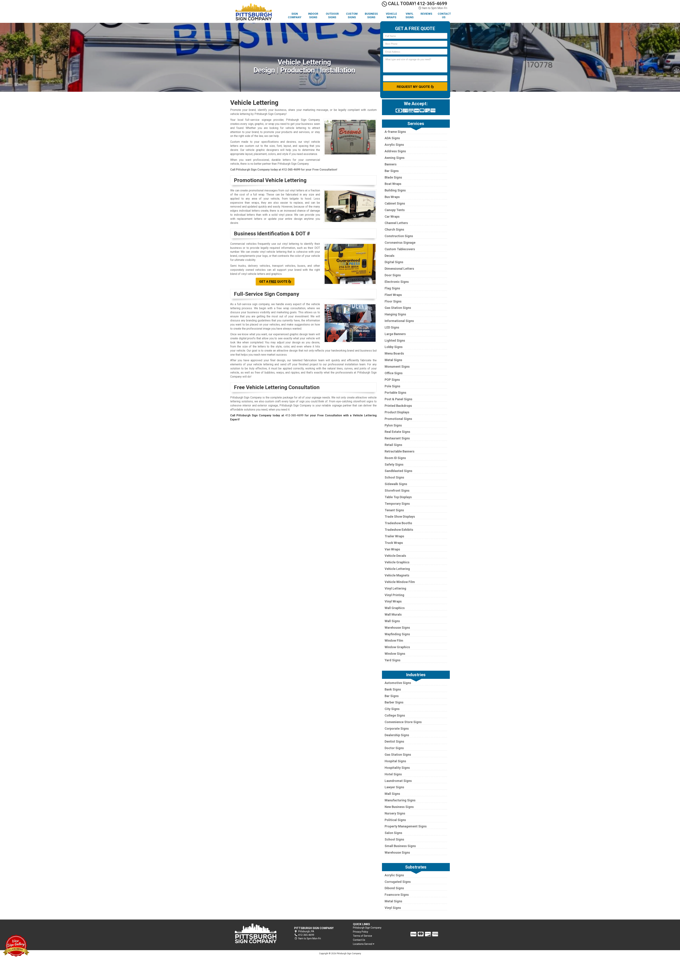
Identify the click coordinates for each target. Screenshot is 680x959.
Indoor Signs (313, 15)
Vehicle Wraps (391, 15)
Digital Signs (394, 262)
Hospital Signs (395, 761)
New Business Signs (399, 807)
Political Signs (395, 820)
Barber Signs (394, 702)
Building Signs (395, 190)
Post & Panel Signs (398, 399)
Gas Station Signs (398, 308)
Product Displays (397, 412)
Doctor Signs (394, 748)
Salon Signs (393, 833)
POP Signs (392, 379)
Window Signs (395, 653)
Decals (389, 256)
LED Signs (392, 327)
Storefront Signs (397, 490)
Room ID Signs (395, 458)
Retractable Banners (399, 451)
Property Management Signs (406, 826)
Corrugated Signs (398, 882)
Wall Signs (392, 621)
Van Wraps (392, 549)
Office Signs (394, 373)
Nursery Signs (395, 813)
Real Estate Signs (397, 432)
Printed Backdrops (398, 406)
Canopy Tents (395, 210)
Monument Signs (397, 366)
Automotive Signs (398, 683)
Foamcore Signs (397, 894)
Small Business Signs (400, 846)
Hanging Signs (395, 314)
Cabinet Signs (395, 203)
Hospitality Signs (397, 768)
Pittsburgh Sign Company (367, 927)
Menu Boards (394, 353)
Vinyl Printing (394, 595)
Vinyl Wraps (393, 601)
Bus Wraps (392, 197)
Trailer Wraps (394, 536)
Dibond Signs (394, 888)
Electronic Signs (397, 282)
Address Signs (395, 151)
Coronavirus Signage (400, 242)
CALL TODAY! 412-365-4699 (417, 3)
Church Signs (394, 229)
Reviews (426, 13)
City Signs (392, 709)
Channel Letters (396, 223)
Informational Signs (399, 321)
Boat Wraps (393, 184)
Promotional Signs (398, 419)
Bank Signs (393, 689)
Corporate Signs (397, 728)
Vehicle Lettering (397, 569)
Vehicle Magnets (397, 575)
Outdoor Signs (332, 15)
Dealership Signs (397, 735)
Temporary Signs (397, 503)
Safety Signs (394, 464)
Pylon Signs (393, 425)
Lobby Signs (394, 347)
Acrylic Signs (394, 144)
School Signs (394, 477)
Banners (390, 164)
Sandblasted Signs (398, 471)
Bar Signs (392, 171)
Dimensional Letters (399, 268)
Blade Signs (393, 177)
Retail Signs (393, 445)
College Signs (395, 715)
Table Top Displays (398, 497)
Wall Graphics (395, 608)
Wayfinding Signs (397, 634)
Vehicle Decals (395, 556)
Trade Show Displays (400, 516)
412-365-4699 (291, 169)
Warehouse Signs (397, 627)
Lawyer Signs (394, 787)
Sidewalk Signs (396, 484)
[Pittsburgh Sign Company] (255, 933)
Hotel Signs (393, 774)
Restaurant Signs (397, 438)
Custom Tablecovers (400, 249)
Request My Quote (414, 86)
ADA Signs (392, 138)
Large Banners (395, 334)
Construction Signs (399, 236)
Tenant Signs (394, 510)
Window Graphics (397, 647)
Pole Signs (392, 386)
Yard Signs (392, 660)
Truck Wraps (394, 543)
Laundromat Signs (398, 781)
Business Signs (371, 15)
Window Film (394, 640)
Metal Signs (393, 360)
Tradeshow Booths (398, 523)
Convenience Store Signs (403, 722)
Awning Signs (394, 158)
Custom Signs (352, 15)
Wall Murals (393, 614)
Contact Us (444, 15)
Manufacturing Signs (400, 800)
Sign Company (294, 15)
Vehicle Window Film (400, 582)
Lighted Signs (395, 340)
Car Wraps (392, 216)
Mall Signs (392, 794)
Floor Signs (393, 301)
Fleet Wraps (393, 295)
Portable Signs (395, 392)
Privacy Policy (360, 931)
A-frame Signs (395, 132)
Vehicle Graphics (397, 562)
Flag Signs (392, 288)
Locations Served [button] (363, 944)
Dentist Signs (394, 741)
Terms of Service (362, 935)
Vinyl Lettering (395, 588)
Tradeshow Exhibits (399, 529)
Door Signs (393, 275)
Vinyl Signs (410, 15)
